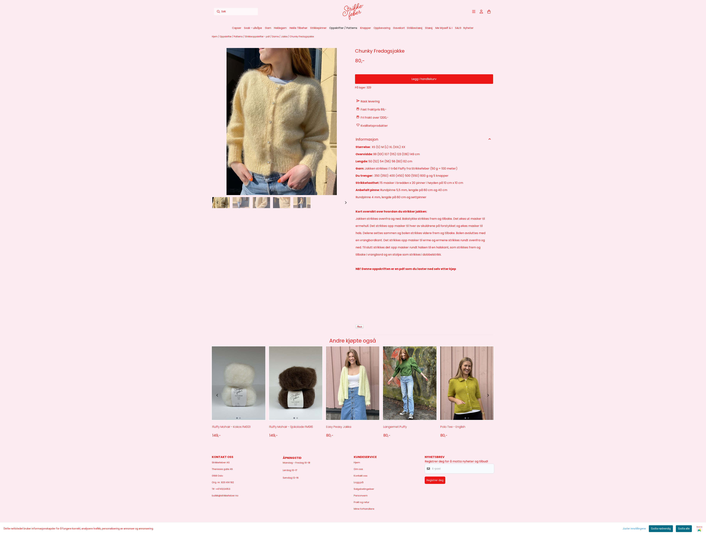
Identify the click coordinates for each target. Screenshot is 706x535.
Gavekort (399, 28)
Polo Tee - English (452, 427)
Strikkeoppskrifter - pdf (257, 36)
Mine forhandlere (364, 508)
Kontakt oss (360, 475)
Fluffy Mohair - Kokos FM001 (231, 427)
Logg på (358, 482)
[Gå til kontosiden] (481, 11)
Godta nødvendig (661, 528)
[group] (238, 395)
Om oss (358, 469)
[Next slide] (346, 203)
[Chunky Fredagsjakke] (282, 121)
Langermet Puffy (395, 427)
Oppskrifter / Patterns (231, 36)
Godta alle (684, 528)
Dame (275, 36)
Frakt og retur (361, 502)
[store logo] (353, 11)
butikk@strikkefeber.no (225, 495)
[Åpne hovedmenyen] (474, 11)
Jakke (284, 36)
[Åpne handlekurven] (489, 11)
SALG (458, 28)
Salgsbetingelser (364, 489)
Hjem (215, 36)
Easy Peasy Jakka (338, 427)
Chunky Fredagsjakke (302, 36)
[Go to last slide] (218, 203)
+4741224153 (222, 489)
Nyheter (468, 28)
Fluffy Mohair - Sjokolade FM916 (291, 427)
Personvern (361, 495)
